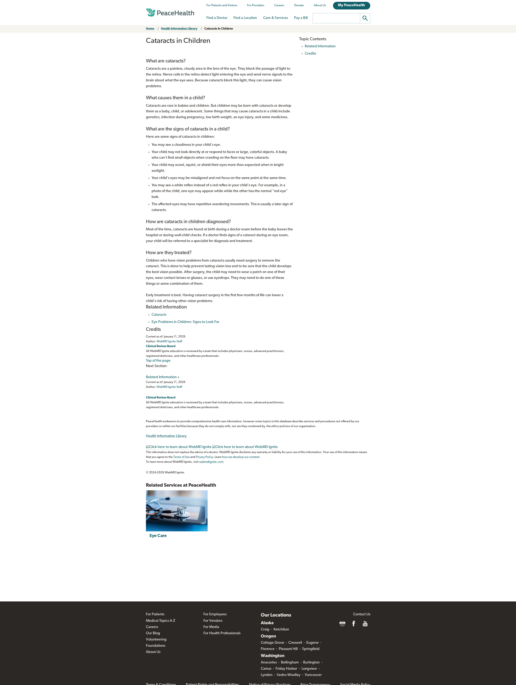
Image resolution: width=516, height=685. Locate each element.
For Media (211, 627)
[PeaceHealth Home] (170, 13)
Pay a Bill (301, 18)
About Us (320, 5)
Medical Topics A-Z (160, 621)
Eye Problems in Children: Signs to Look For (185, 322)
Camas (266, 669)
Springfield (310, 649)
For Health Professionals (221, 633)
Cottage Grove (272, 643)
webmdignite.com (211, 462)
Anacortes (269, 662)
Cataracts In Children (218, 28)
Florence (268, 649)
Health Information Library (179, 28)
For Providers (255, 5)
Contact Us (361, 614)
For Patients (155, 614)
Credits (310, 54)
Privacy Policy (204, 457)
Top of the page (158, 361)
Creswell (295, 643)
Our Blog (153, 633)
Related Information (161, 377)
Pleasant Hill (288, 649)
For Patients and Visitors (221, 5)
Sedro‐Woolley (288, 675)
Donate (299, 5)
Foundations (155, 646)
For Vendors (212, 621)
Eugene (312, 643)
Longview (309, 669)
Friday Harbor (286, 669)
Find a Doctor (216, 18)
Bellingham (290, 662)
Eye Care (158, 536)
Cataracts (159, 315)
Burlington (311, 662)
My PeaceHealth (351, 5)
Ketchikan (281, 629)
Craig (265, 629)
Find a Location (245, 18)
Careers (279, 5)
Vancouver (313, 675)
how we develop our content (240, 457)
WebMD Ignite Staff (169, 387)
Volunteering (156, 640)
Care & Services (275, 18)
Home (150, 28)
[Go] (365, 18)
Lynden (267, 675)
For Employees (215, 614)
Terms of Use (181, 457)
